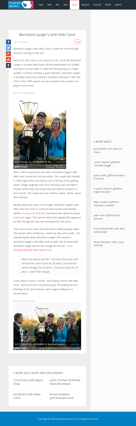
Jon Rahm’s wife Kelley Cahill (27, 396)
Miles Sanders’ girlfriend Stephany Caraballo (106, 203)
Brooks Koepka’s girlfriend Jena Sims (62, 396)
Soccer (97, 4)
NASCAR (85, 4)
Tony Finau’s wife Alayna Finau (28, 382)
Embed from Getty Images (24, 92)
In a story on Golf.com (34, 213)
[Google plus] (8, 53)
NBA (49, 4)
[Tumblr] (8, 65)
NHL (66, 4)
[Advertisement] (68, 19)
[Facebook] (8, 42)
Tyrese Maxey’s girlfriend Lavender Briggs (107, 163)
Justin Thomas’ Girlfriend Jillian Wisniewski (65, 382)
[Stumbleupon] (8, 59)
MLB (41, 4)
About (118, 4)
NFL (57, 4)
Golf (74, 4)
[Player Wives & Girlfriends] (20, 4)
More (108, 4)
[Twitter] (8, 47)
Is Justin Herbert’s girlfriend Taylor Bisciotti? (108, 190)
